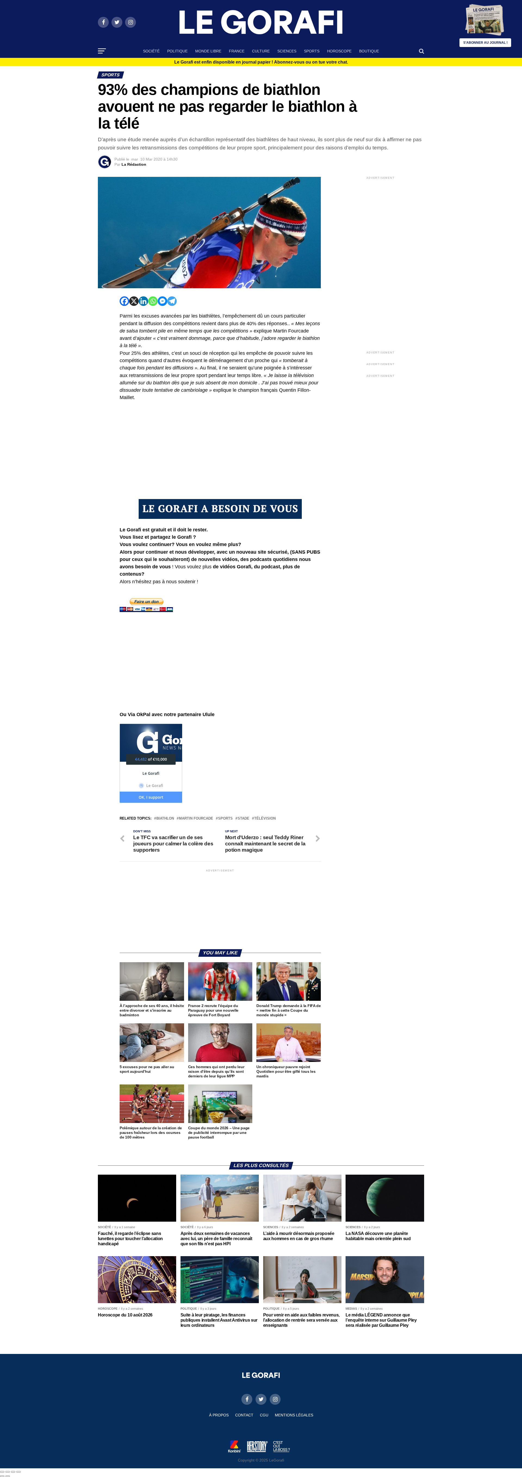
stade (243, 818)
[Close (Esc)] (2, 1472)
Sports (311, 51)
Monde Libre (208, 51)
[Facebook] (124, 301)
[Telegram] (172, 301)
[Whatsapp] (153, 301)
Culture (261, 51)
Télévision (265, 818)
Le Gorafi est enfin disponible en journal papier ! (261, 62)
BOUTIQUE (369, 51)
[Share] (7, 1472)
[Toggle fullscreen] (13, 1472)
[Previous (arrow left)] (2, 1476)
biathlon (165, 818)
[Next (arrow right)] (7, 1476)
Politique (177, 51)
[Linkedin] (143, 301)
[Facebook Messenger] (162, 301)
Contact (244, 1415)
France (236, 51)
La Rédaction (134, 164)
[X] (134, 301)
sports (225, 818)
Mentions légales (294, 1415)
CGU (264, 1415)
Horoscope (339, 51)
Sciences (286, 51)
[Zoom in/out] (18, 1472)
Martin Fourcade (196, 818)
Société (151, 51)
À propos (219, 1415)
